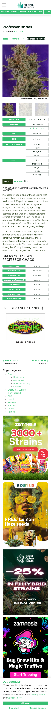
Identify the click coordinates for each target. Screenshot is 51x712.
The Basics (18, 377)
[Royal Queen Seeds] (25, 581)
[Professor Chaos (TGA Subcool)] (25, 70)
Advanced (18, 380)
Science (12, 405)
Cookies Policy (14, 697)
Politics (11, 411)
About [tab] (8, 181)
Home (5, 39)
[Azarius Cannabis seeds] (25, 514)
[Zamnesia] (25, 447)
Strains (16, 39)
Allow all (25, 703)
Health (11, 408)
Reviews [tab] (21, 181)
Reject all (14, 708)
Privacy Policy (38, 694)
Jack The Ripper (37, 128)
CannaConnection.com (25, 5)
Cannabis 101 (14, 392)
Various (17, 386)
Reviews (12, 402)
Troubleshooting (21, 383)
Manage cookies (37, 708)
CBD (10, 396)
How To (11, 399)
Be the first (20, 31)
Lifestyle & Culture (17, 389)
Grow (10, 374)
